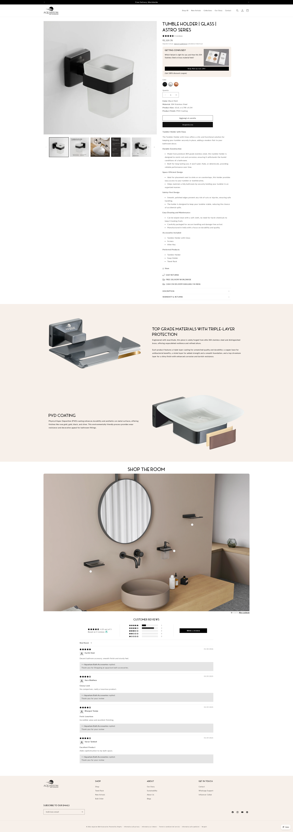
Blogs (149, 799)
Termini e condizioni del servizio (169, 826)
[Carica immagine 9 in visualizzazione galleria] (79, 147)
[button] (237, 10)
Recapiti (204, 826)
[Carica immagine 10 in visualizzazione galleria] (100, 147)
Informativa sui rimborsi (149, 826)
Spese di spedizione (180, 44)
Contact (202, 787)
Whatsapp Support (206, 791)
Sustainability (152, 791)
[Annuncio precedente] (44, 2)
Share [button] (167, 268)
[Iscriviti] (82, 812)
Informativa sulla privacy (132, 826)
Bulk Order (99, 799)
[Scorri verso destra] (154, 147)
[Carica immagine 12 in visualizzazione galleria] (141, 147)
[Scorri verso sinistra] (46, 147)
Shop (97, 787)
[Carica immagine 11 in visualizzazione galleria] (120, 147)
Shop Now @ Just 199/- (197, 69)
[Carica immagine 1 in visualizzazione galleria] (59, 147)
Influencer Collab (205, 795)
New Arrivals (100, 795)
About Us (150, 795)
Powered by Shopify (115, 826)
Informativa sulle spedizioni (190, 826)
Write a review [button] (193, 630)
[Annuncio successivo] (248, 2)
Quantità (165, 90)
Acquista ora (187, 125)
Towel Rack (99, 791)
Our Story (151, 787)
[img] (85, 649)
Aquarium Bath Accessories (100, 826)
